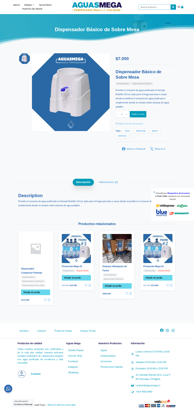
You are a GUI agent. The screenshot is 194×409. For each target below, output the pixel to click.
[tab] (83, 182)
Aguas (104, 350)
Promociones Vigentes (112, 367)
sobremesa (122, 136)
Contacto (41, 331)
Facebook (73, 361)
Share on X (160, 149)
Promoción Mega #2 (153, 266)
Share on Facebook (136, 149)
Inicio (16, 5)
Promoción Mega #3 (72, 266)
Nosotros (45, 5)
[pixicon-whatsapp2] (173, 330)
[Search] (173, 7)
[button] (154, 192)
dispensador (141, 131)
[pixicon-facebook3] (162, 330)
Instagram (73, 367)
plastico (155, 131)
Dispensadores (108, 356)
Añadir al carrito (138, 114)
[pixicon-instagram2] (167, 330)
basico (127, 131)
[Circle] (21, 374)
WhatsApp (73, 372)
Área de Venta (75, 356)
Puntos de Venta (32, 9)
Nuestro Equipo (76, 350)
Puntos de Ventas (63, 331)
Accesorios (106, 361)
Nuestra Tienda (88, 331)
